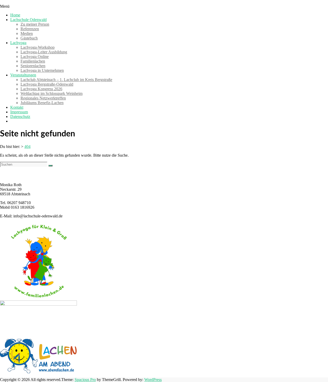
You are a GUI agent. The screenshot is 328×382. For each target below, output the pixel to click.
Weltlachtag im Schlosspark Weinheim (51, 93)
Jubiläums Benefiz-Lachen (42, 102)
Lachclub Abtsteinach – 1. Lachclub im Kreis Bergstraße (66, 79)
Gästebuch (29, 38)
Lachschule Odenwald (28, 19)
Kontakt (16, 107)
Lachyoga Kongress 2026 (41, 89)
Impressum (19, 112)
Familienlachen (32, 61)
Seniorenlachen (32, 66)
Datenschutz (20, 116)
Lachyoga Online (34, 56)
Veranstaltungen (23, 75)
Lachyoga (18, 43)
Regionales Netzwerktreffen (43, 98)
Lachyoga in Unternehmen (42, 70)
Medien (26, 33)
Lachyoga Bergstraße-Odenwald (46, 84)
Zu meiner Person (34, 24)
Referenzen (29, 29)
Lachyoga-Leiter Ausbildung (43, 52)
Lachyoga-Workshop (37, 47)
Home (15, 15)
